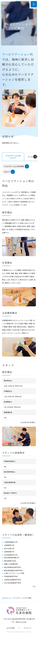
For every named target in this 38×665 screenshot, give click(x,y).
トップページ (6, 598)
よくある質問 (11, 628)
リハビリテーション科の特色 (14, 166)
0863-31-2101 (21, 622)
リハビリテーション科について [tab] (13, 157)
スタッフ (7, 172)
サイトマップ (27, 628)
